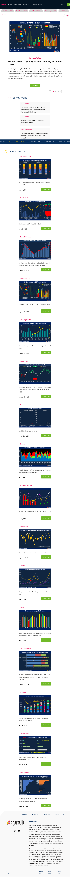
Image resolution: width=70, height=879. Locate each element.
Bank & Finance (36, 11)
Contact (26, 4)
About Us (35, 814)
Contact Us (60, 814)
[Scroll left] (64, 15)
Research (17, 4)
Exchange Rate (50, 11)
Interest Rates (7, 11)
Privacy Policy (49, 872)
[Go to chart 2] (55, 91)
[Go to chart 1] (53, 91)
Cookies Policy (59, 872)
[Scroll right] (67, 15)
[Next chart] (61, 91)
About (10, 4)
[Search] (55, 4)
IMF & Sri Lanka (21, 11)
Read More (35, 85)
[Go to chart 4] (58, 91)
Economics (63, 11)
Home (3, 4)
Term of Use (41, 872)
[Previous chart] (50, 91)
